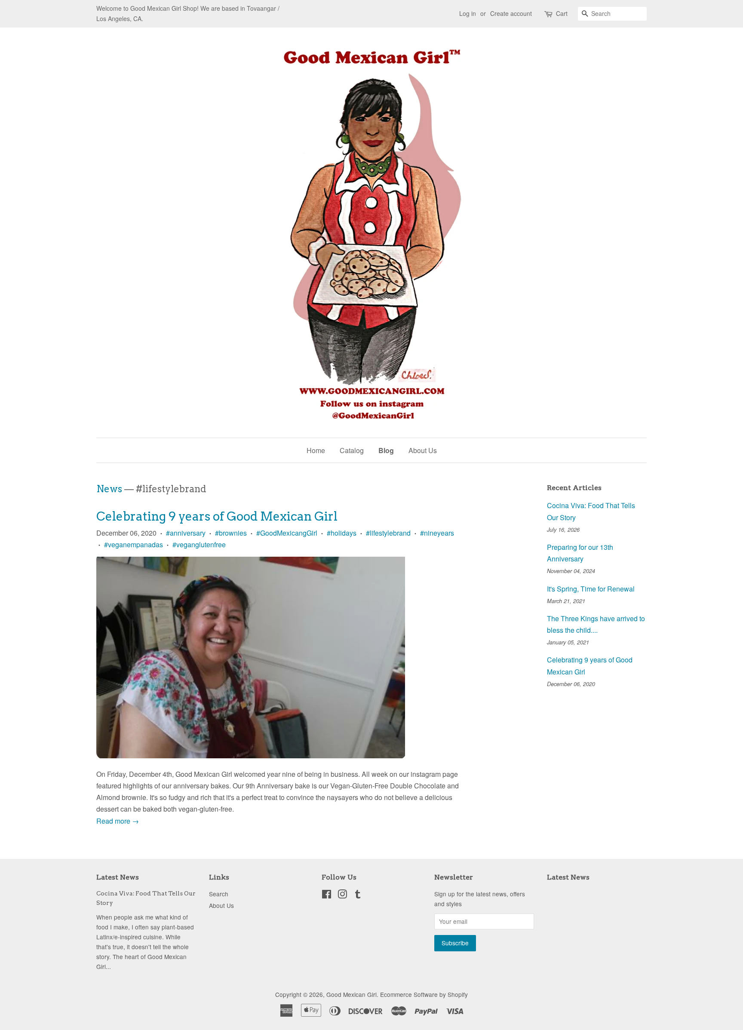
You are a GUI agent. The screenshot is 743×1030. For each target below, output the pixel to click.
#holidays (341, 533)
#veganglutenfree (199, 544)
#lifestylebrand (388, 533)
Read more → (117, 821)
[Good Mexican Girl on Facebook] (327, 895)
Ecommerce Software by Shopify (424, 994)
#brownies (231, 533)
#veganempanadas (133, 544)
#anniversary (186, 533)
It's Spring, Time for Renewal (591, 589)
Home (316, 450)
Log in (467, 13)
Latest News (117, 877)
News (109, 488)
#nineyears (437, 533)
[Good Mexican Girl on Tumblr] (357, 895)
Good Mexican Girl (351, 994)
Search (218, 893)
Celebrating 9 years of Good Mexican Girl (217, 516)
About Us (422, 450)
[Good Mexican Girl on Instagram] (342, 895)
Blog (386, 450)
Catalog (352, 450)
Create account (511, 13)
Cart (562, 13)
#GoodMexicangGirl (286, 533)
